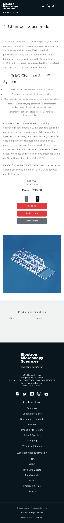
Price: (26, 190)
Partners (32, 424)
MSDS (32, 464)
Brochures (32, 408)
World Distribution (32, 446)
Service (32, 491)
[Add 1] (37, 199)
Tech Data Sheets (32, 470)
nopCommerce (37, 513)
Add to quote (32, 213)
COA (32, 459)
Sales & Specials (32, 435)
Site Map (39, 518)
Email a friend (32, 221)
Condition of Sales (32, 414)
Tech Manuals (32, 475)
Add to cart (32, 206)
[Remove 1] (26, 199)
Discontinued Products (32, 419)
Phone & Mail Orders (32, 430)
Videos (32, 481)
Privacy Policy (26, 518)
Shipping (32, 441)
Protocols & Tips (32, 486)
